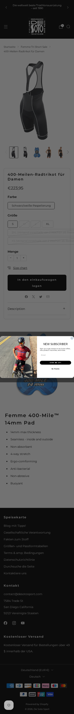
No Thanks (55, 369)
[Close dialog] (72, 338)
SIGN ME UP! (55, 363)
